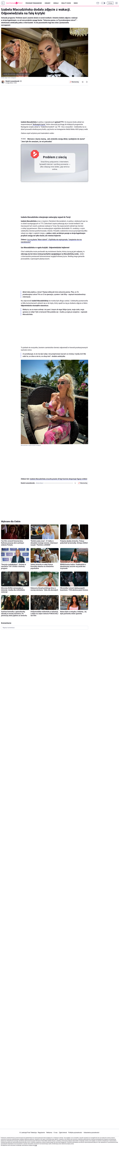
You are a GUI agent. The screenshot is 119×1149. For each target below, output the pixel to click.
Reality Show (66, 3)
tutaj (36, 1145)
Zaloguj (110, 3)
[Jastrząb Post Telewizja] (16, 3)
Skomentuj (75, 82)
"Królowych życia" (39, 124)
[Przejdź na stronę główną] (3, 4)
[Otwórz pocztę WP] (97, 3)
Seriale (55, 3)
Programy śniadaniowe (34, 3)
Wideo (76, 3)
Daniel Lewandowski (12, 81)
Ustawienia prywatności (91, 1132)
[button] (103, 3)
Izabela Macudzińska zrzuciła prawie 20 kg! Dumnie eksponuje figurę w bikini (58, 479)
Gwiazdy (47, 3)
